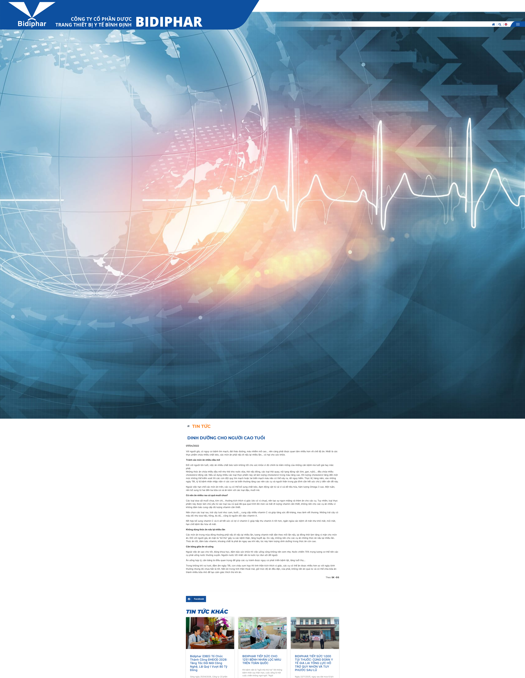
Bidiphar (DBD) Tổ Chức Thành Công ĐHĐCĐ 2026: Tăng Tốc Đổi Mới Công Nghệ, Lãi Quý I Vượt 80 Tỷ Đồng (208, 663)
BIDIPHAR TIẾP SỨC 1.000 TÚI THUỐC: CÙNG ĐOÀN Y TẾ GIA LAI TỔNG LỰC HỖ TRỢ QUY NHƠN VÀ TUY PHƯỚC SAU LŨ (314, 663)
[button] (196, 599)
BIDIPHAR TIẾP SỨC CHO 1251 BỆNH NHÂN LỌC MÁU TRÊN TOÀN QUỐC (261, 659)
